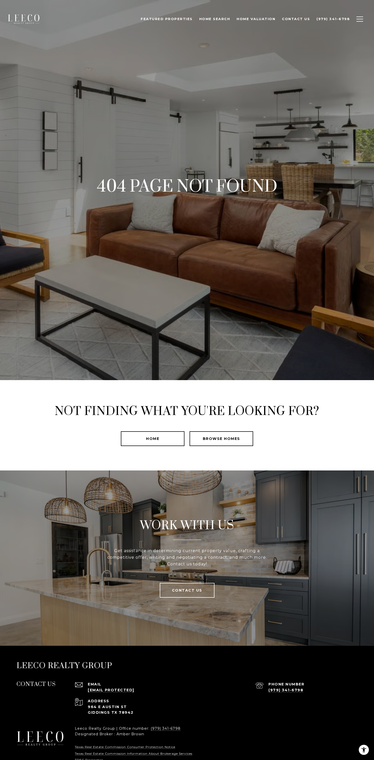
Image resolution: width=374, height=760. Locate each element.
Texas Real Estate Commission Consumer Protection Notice (125, 747)
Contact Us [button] (187, 590)
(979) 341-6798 (285, 690)
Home (152, 438)
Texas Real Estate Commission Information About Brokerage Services (133, 753)
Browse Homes (221, 438)
